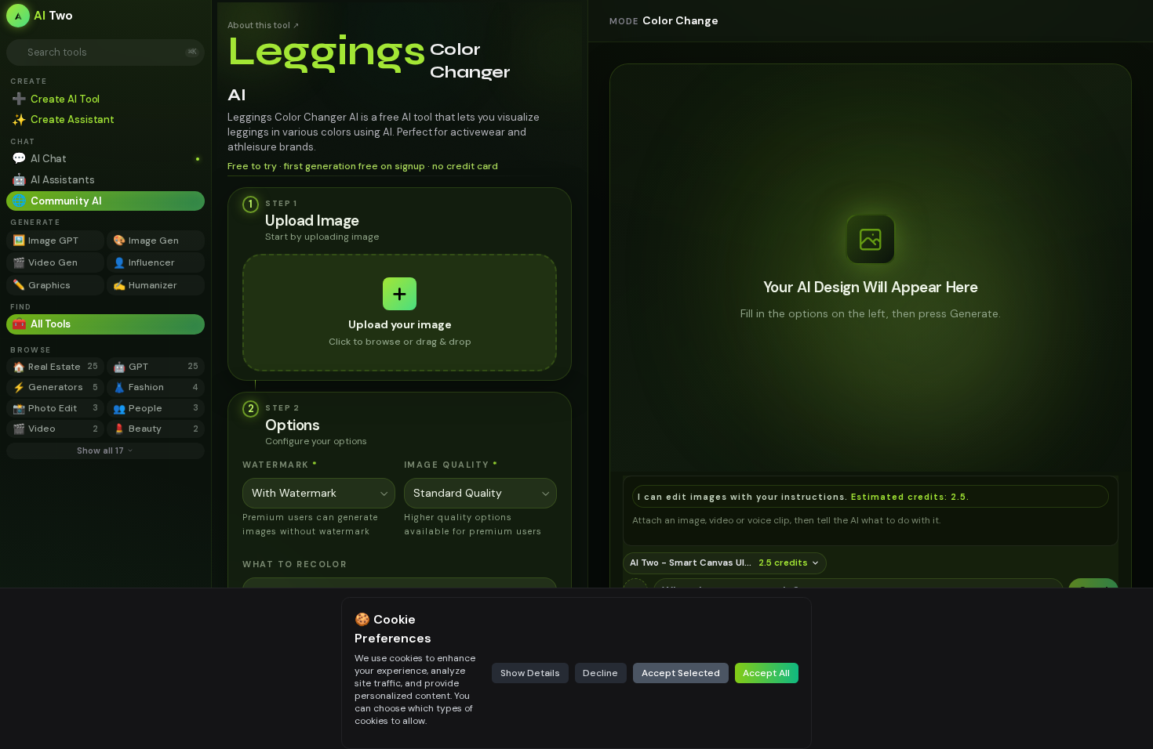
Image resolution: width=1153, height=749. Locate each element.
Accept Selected (681, 673)
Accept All (766, 673)
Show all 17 (100, 450)
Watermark (280, 464)
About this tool (263, 25)
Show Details (530, 673)
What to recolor (294, 564)
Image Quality (451, 464)
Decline (600, 673)
